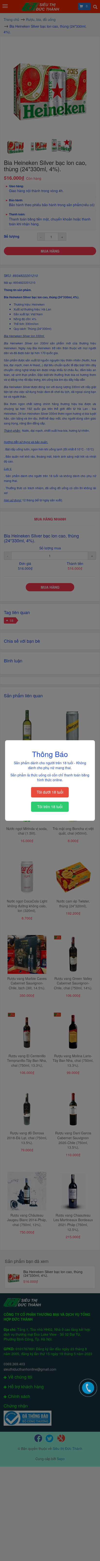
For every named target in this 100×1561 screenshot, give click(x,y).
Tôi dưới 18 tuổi (50, 792)
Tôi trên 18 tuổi (50, 806)
